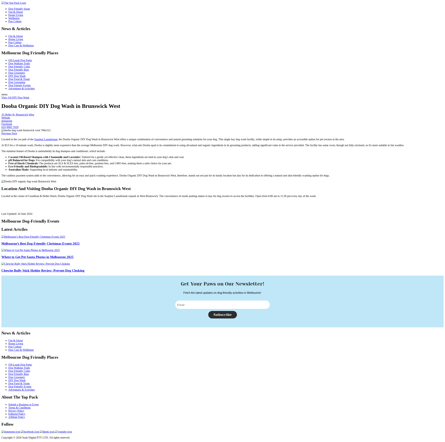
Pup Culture (15, 21)
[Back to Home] (13, 2)
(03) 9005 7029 (9, 127)
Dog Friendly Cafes (19, 66)
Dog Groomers (16, 72)
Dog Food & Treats (19, 79)
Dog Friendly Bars (18, 69)
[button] (6, 133)
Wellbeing (13, 18)
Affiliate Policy (16, 417)
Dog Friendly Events (19, 386)
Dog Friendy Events (19, 85)
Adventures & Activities (21, 88)
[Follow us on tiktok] (47, 431)
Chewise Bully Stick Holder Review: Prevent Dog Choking (42, 270)
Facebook (6, 124)
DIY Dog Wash (17, 75)
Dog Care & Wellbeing (21, 45)
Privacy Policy (16, 410)
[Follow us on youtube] (63, 431)
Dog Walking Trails (19, 63)
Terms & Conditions (19, 407)
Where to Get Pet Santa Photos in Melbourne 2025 (37, 257)
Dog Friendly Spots (19, 8)
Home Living (15, 15)
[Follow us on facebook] (30, 431)
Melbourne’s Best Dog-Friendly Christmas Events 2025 (40, 243)
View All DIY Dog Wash (15, 97)
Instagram (6, 120)
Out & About (15, 11)
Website (5, 117)
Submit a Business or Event (23, 404)
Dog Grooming (16, 82)
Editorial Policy (16, 413)
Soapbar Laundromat (45, 139)
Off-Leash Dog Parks (20, 60)
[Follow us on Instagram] (11, 431)
